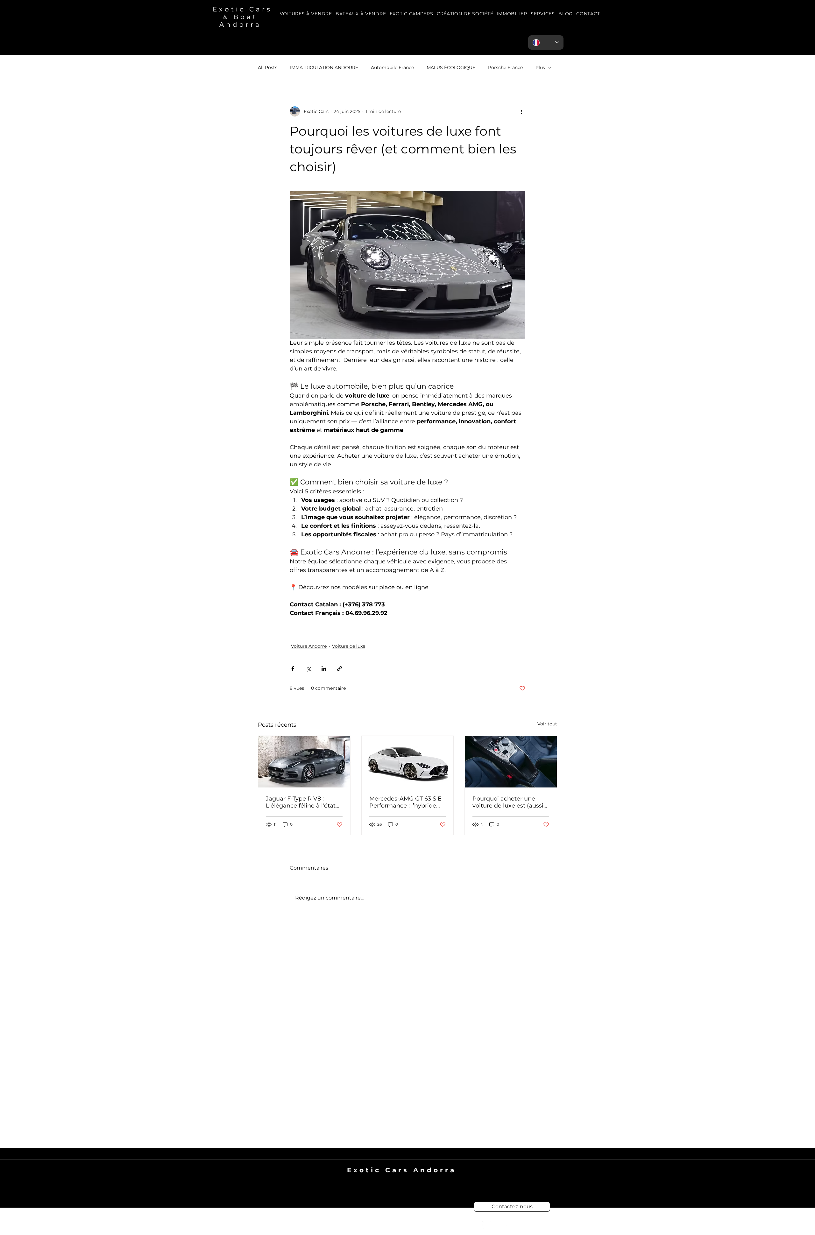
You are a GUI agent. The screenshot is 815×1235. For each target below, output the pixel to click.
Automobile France (392, 67)
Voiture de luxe (348, 646)
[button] (542, 14)
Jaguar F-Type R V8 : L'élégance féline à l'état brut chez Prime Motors (301, 802)
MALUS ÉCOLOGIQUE (451, 67)
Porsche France (505, 67)
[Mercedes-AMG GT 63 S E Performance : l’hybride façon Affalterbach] (408, 761)
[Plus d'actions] (521, 111)
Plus (540, 67)
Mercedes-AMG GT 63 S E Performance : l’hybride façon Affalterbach (405, 802)
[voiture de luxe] (511, 761)
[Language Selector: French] (545, 42)
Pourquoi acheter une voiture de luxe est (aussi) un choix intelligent (508, 802)
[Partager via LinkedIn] (324, 669)
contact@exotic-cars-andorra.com (401, 1178)
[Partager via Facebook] (293, 669)
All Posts (267, 67)
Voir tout (547, 724)
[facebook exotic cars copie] (486, 1225)
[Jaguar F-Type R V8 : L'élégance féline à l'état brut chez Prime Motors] (304, 761)
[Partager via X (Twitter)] (308, 669)
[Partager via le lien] (340, 669)
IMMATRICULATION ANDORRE (324, 67)
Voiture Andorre (309, 646)
